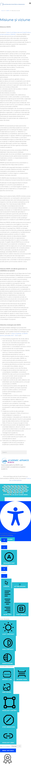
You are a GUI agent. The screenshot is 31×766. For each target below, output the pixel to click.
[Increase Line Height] (4, 569)
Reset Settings (8, 750)
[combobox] (15, 490)
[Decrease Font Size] (4, 547)
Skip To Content (5, 746)
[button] (2, 499)
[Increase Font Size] (4, 540)
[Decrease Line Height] (4, 576)
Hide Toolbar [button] (7, 539)
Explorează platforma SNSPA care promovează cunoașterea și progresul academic (13, 467)
